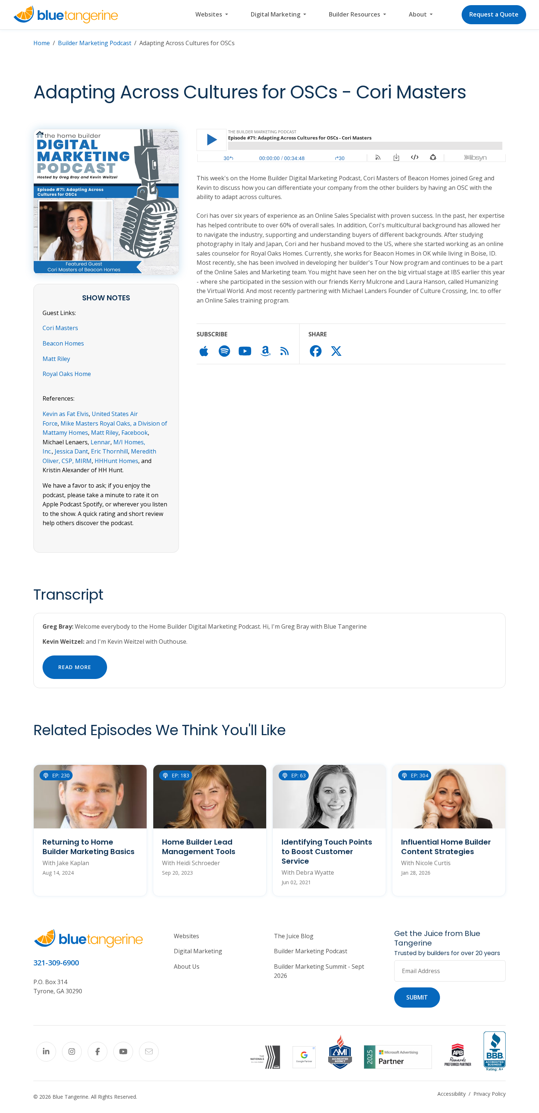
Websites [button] (209, 14)
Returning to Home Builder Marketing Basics (89, 847)
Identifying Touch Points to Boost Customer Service (327, 851)
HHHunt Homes (116, 461)
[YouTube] (123, 1052)
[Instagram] (72, 1052)
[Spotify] (224, 353)
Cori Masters (60, 328)
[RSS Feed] (284, 352)
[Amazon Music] (265, 353)
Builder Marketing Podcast (94, 43)
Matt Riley (56, 359)
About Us (186, 966)
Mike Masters (79, 423)
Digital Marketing (198, 951)
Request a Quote (493, 14)
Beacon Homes (63, 343)
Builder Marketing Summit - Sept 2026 (319, 971)
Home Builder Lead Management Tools (198, 847)
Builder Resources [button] (355, 14)
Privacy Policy (489, 1093)
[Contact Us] (149, 1052)
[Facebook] (97, 1052)
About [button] (418, 14)
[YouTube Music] (245, 353)
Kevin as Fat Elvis (66, 414)
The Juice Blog (294, 936)
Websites (186, 936)
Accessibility (451, 1093)
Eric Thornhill (109, 451)
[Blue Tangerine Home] (65, 14)
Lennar (100, 442)
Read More (74, 667)
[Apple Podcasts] (204, 353)
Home (41, 43)
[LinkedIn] (46, 1052)
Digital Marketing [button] (276, 14)
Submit (417, 997)
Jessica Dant (71, 451)
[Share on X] (336, 353)
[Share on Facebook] (315, 353)
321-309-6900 (56, 963)
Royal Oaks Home (67, 374)
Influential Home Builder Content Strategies (446, 847)
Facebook (134, 433)
